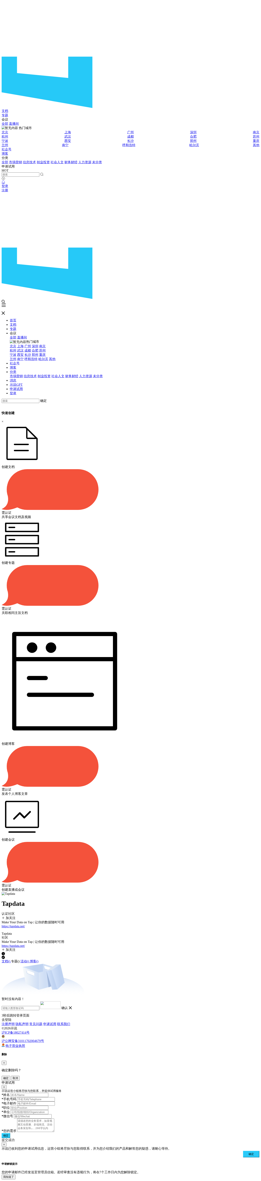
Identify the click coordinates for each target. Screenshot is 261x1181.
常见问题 (35, 1024)
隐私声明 (22, 1024)
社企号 (6, 149)
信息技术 (29, 162)
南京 (256, 132)
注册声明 (8, 1024)
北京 (5, 132)
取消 (15, 1078)
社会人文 (57, 162)
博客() (34, 961)
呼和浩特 (128, 145)
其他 (256, 145)
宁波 (5, 140)
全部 (5, 123)
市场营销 (15, 162)
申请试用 (16, 389)
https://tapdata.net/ (13, 926)
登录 (5, 186)
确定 (43, 400)
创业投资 (43, 162)
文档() (6, 961)
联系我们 (63, 1024)
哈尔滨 (194, 145)
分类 (13, 372)
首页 (13, 320)
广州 (130, 132)
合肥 (193, 136)
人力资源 (84, 162)
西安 (67, 140)
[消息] (3, 182)
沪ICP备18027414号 (16, 1032)
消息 (13, 380)
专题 (5, 115)
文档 (5, 111)
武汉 (67, 136)
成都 (130, 136)
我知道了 (8, 1176)
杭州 (5, 136)
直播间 (14, 123)
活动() (25, 961)
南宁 (65, 145)
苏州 (256, 136)
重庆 (256, 140)
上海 (67, 132)
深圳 (193, 132)
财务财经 (70, 162)
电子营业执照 (15, 1045)
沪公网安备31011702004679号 (23, 1041)
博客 (5, 153)
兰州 (5, 145)
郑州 (193, 140)
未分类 (97, 162)
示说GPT (16, 384)
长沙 (130, 140)
